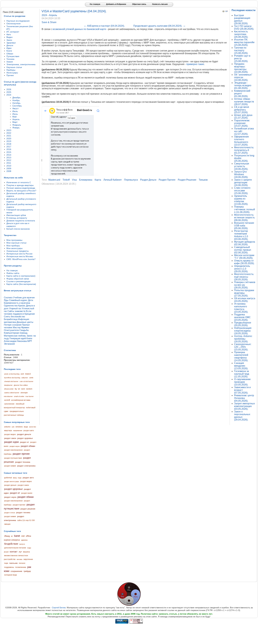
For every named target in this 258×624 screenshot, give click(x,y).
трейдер (27, 571)
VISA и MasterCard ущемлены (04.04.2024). (74, 11)
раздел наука (15, 446)
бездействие (11, 544)
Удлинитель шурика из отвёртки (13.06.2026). (241, 200)
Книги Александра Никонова (18, 339)
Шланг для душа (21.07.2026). (243, 116)
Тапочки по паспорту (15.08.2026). (241, 50)
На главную (95, 4)
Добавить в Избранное (116, 4)
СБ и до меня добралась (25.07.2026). (241, 110)
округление (28, 559)
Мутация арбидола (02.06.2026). (244, 243)
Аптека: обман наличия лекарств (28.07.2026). (244, 102)
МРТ (29, 341)
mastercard (54, 179)
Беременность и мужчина (17, 303)
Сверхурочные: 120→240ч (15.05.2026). (242, 347)
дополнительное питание (15, 548)
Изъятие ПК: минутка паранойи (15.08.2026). (244, 42)
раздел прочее (21, 453)
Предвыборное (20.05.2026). (242, 324)
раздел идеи (11, 442)
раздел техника (22, 462)
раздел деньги (24, 434)
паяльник (13, 563)
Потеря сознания (12, 324)
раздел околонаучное (13, 450)
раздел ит (24, 442)
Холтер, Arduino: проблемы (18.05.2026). (243, 339)
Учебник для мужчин (24, 297)
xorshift (7, 400)
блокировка (85, 179)
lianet (17, 535)
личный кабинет (112, 179)
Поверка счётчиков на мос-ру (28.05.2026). (244, 285)
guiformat (8, 478)
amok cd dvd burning (11, 374)
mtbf (23, 536)
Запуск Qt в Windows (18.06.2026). (241, 174)
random (29, 389)
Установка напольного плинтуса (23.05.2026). (241, 307)
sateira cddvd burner (11, 393)
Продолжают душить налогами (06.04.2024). (159, 26)
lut (19, 389)
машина (26, 552)
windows (19, 427)
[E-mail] (226, 11)
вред (15, 478)
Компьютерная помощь (16, 333)
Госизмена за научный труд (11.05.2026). (241, 374)
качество (32, 427)
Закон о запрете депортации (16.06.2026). (243, 182)
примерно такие (195, 64)
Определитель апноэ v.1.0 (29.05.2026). (242, 269)
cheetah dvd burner (11, 381)
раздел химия (10, 466)
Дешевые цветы (25, 322)
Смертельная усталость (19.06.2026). (241, 166)
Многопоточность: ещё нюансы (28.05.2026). (244, 277)
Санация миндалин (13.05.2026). (241, 366)
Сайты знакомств (16, 311)
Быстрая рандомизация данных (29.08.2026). (242, 19)
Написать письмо (160, 4)
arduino (7, 427)
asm (22, 374)
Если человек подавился (17, 312)
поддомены (9, 567)
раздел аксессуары (11, 481)
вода (26, 427)
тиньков (203, 179)
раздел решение (27, 509)
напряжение (17, 430)
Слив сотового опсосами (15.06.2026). (242, 191)
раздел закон (10, 438)
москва (19, 559)
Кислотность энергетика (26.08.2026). (241, 34)
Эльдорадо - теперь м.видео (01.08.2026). (242, 85)
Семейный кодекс (18, 300)
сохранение (16, 571)
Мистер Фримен (21, 327)
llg (16, 389)
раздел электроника (26, 466)
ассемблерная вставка (20, 400)
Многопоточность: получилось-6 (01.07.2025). (244, 150)
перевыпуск (131, 179)
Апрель (53, 15)
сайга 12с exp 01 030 (26, 520)
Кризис (21, 305)
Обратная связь (139, 4)
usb (13, 427)
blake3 (28, 374)
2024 (45, 15)
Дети (30, 300)
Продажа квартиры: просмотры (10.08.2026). (241, 68)
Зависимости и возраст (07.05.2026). (242, 390)
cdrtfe (31, 378)
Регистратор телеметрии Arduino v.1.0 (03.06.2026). (241, 235)
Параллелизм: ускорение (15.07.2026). (242, 123)
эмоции (7, 524)
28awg (7, 536)
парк (6, 563)
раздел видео (10, 434)
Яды (6, 300)
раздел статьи (9, 512)
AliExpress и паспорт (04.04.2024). (104, 26)
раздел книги (26, 493)
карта (98, 179)
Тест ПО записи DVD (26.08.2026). (244, 27)
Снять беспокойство (14, 316)
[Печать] (223, 11)
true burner (30, 396)
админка (24, 540)
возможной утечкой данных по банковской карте (79, 29)
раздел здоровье (25, 438)
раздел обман (28, 446)
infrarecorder (9, 389)
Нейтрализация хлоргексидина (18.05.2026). (242, 331)
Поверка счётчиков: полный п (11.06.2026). (244, 209)
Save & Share (49, 22)
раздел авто (28, 430)
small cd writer (19, 396)
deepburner (8, 385)
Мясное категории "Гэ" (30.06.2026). (244, 256)
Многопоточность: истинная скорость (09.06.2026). (244, 217)
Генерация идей (18, 338)
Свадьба (24, 330)
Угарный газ (15, 308)
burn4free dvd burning (12, 378)
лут (20, 551)
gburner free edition (21, 385)
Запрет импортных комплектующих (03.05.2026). (244, 406)
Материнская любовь (15, 335)
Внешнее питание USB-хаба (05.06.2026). (244, 226)
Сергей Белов (59, 607)
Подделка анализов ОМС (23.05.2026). (242, 317)
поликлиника (20, 567)
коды (20, 478)
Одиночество (11, 305)
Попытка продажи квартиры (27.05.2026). (244, 293)
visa (74, 179)
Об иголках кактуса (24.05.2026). (244, 299)
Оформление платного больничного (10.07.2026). (241, 140)
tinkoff (66, 179)
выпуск (22, 544)
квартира (8, 430)
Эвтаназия (9, 343)
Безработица (10, 319)
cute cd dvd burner (26, 381)
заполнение (9, 404)
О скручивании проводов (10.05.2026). (242, 382)
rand (23, 389)
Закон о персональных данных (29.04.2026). (242, 415)
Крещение (29, 314)
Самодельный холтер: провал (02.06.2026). (242, 250)
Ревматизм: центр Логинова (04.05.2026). (244, 398)
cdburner (24, 378)
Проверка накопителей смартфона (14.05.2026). (241, 356)
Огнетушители (11, 330)
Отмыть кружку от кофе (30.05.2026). (244, 262)
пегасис (22, 563)
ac (12, 536)
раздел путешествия (13, 458)
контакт (13, 551)
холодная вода (10, 575)
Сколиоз (8, 297)
